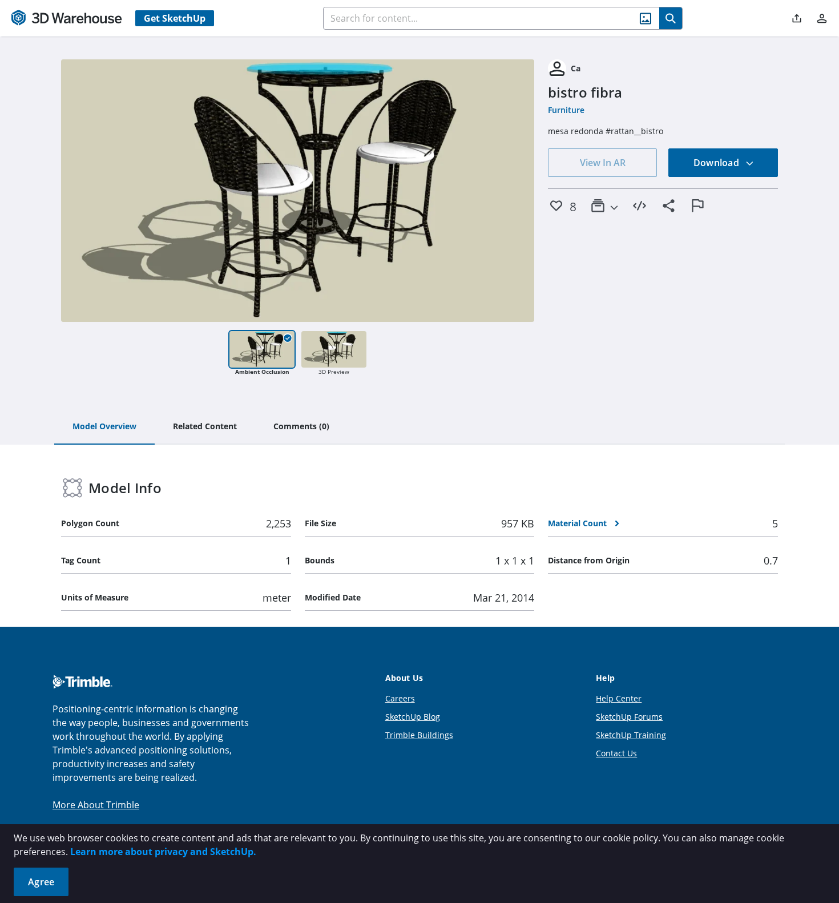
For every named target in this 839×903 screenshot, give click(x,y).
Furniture (566, 109)
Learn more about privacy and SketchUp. (163, 851)
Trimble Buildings (419, 734)
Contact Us (616, 753)
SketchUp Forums (629, 716)
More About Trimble (96, 805)
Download (717, 162)
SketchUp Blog (412, 716)
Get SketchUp (174, 18)
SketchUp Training (631, 734)
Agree (41, 882)
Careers (400, 698)
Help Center (619, 698)
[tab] (104, 427)
